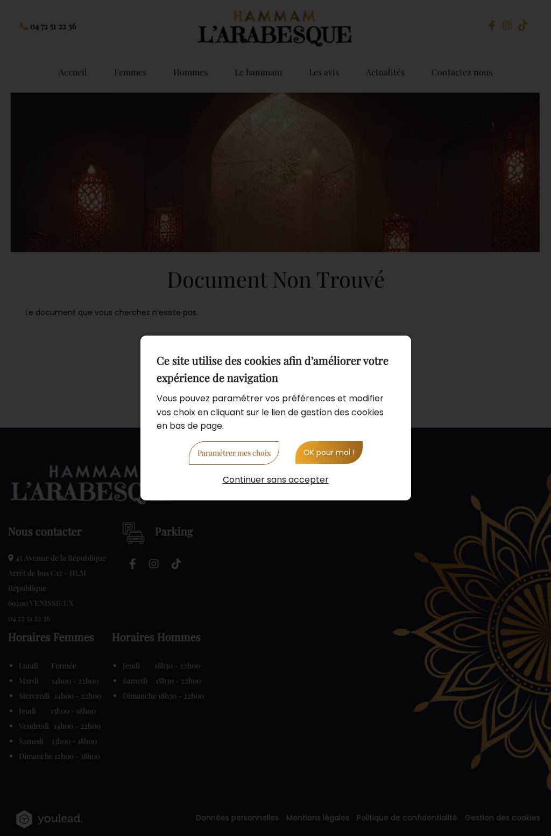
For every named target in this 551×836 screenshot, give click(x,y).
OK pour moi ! (329, 452)
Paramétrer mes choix (234, 453)
